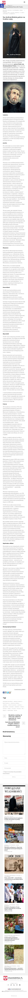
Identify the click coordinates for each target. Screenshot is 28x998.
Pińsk (9, 708)
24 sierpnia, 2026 (8, 911)
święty (4, 710)
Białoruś (10, 5)
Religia (10, 10)
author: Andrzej (15, 12)
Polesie (14, 708)
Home (4, 5)
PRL (23, 708)
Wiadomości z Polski (14, 875)
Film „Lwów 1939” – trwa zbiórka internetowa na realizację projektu (13, 878)
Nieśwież (17, 706)
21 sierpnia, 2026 (8, 971)
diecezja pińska (15, 703)
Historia (6, 875)
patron (4, 708)
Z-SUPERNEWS (15, 10)
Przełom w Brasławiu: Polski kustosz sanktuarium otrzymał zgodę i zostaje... (12, 908)
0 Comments (12, 13)
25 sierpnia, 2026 (8, 851)
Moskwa (11, 706)
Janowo (5, 705)
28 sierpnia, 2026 (8, 820)
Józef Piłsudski (12, 705)
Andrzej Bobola (18, 701)
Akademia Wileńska (8, 701)
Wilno (15, 710)
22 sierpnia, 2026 (8, 941)
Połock (19, 708)
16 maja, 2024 (6, 12)
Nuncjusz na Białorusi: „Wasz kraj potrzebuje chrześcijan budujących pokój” (13, 849)
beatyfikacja (6, 703)
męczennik (5, 706)
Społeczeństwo (8, 935)
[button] (2, 6)
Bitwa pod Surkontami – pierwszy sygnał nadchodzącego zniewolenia (13, 968)
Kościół (20, 705)
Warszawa (10, 710)
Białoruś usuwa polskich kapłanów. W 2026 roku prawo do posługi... (13, 818)
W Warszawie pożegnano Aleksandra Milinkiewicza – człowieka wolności (12, 939)
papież (22, 706)
